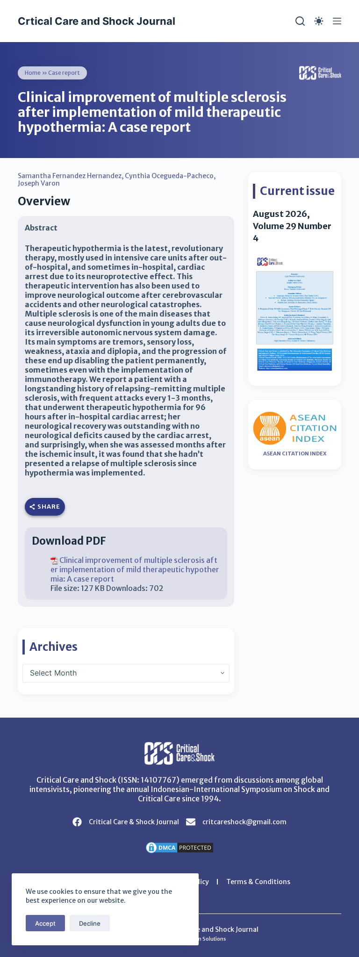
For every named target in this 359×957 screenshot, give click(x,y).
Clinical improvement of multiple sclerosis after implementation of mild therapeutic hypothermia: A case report (134, 569)
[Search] (300, 21)
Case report (64, 72)
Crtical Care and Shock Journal (96, 21)
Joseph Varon (39, 183)
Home (33, 72)
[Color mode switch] (318, 21)
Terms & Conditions (258, 882)
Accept (45, 923)
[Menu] (337, 21)
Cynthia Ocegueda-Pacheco (169, 176)
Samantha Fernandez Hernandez (70, 176)
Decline (90, 923)
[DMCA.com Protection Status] (179, 846)
